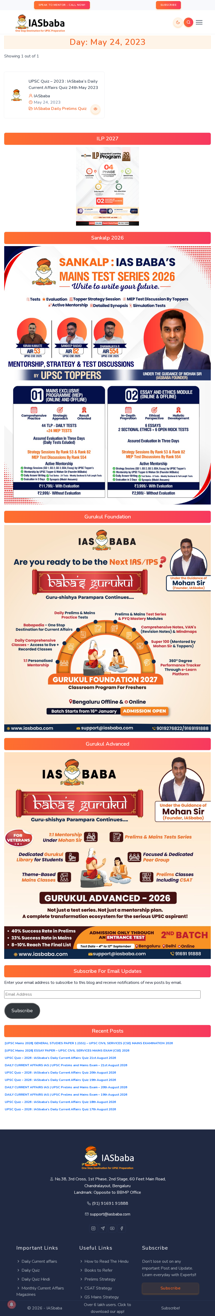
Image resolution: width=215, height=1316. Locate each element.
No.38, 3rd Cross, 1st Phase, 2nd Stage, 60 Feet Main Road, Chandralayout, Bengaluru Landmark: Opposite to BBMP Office (110, 1185)
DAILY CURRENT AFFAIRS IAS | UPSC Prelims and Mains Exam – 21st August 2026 (66, 1065)
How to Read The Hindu (106, 1261)
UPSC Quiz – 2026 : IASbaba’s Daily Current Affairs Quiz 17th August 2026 (60, 1109)
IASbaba (42, 96)
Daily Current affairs (39, 1261)
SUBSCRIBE (168, 5)
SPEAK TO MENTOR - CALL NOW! (62, 5)
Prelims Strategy (99, 1279)
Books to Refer (98, 1270)
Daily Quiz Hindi (36, 1279)
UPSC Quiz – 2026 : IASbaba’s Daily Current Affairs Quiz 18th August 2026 (60, 1102)
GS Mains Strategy (101, 1297)
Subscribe (22, 1010)
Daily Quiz (31, 1270)
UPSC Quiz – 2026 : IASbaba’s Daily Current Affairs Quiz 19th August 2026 (60, 1080)
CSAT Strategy (98, 1288)
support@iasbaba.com (110, 1214)
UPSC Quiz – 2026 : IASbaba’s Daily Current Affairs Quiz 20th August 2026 (60, 1072)
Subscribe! (170, 1308)
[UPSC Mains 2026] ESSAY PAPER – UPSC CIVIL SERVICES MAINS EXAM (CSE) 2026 (67, 1050)
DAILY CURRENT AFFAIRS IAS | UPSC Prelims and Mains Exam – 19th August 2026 (66, 1094)
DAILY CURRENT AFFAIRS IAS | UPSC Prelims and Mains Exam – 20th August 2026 (66, 1087)
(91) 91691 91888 (110, 1203)
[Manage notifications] (11, 1304)
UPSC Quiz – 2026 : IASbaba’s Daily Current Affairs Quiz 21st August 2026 (60, 1058)
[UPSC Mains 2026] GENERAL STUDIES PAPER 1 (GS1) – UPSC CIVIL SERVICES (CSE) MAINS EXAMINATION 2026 (89, 1043)
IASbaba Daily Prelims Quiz (60, 109)
